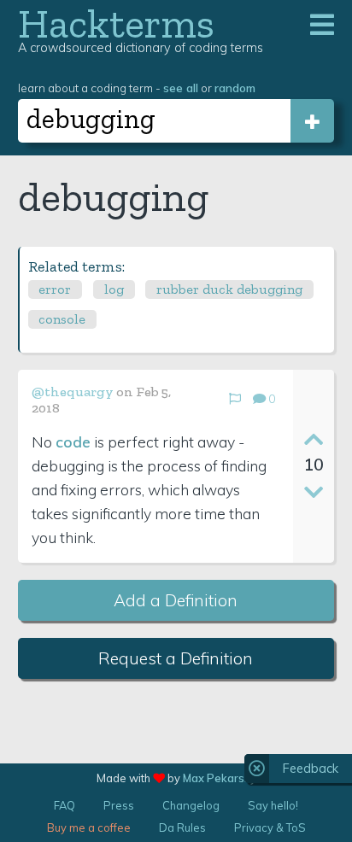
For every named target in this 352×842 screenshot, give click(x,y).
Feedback (310, 768)
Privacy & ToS (270, 827)
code (73, 441)
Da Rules (182, 827)
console (61, 319)
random (234, 87)
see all (180, 87)
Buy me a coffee (89, 827)
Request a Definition (175, 658)
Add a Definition (176, 600)
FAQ (64, 805)
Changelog (191, 805)
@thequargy (73, 391)
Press (118, 805)
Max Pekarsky (219, 778)
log (114, 289)
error (54, 289)
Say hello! (273, 805)
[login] (312, 121)
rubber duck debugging (229, 289)
